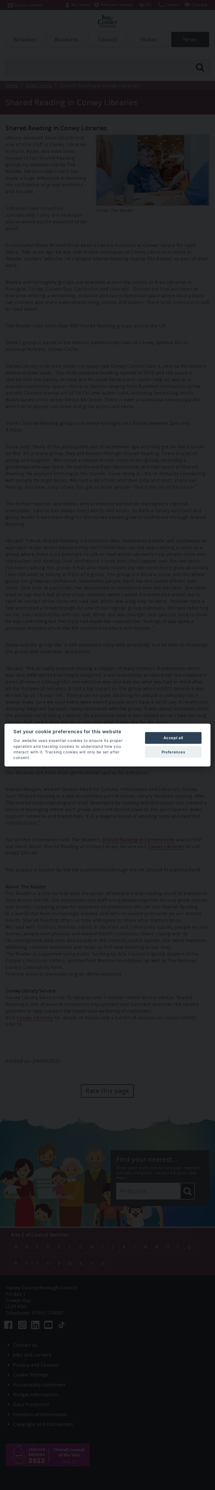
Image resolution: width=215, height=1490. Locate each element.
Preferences (173, 751)
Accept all (173, 737)
